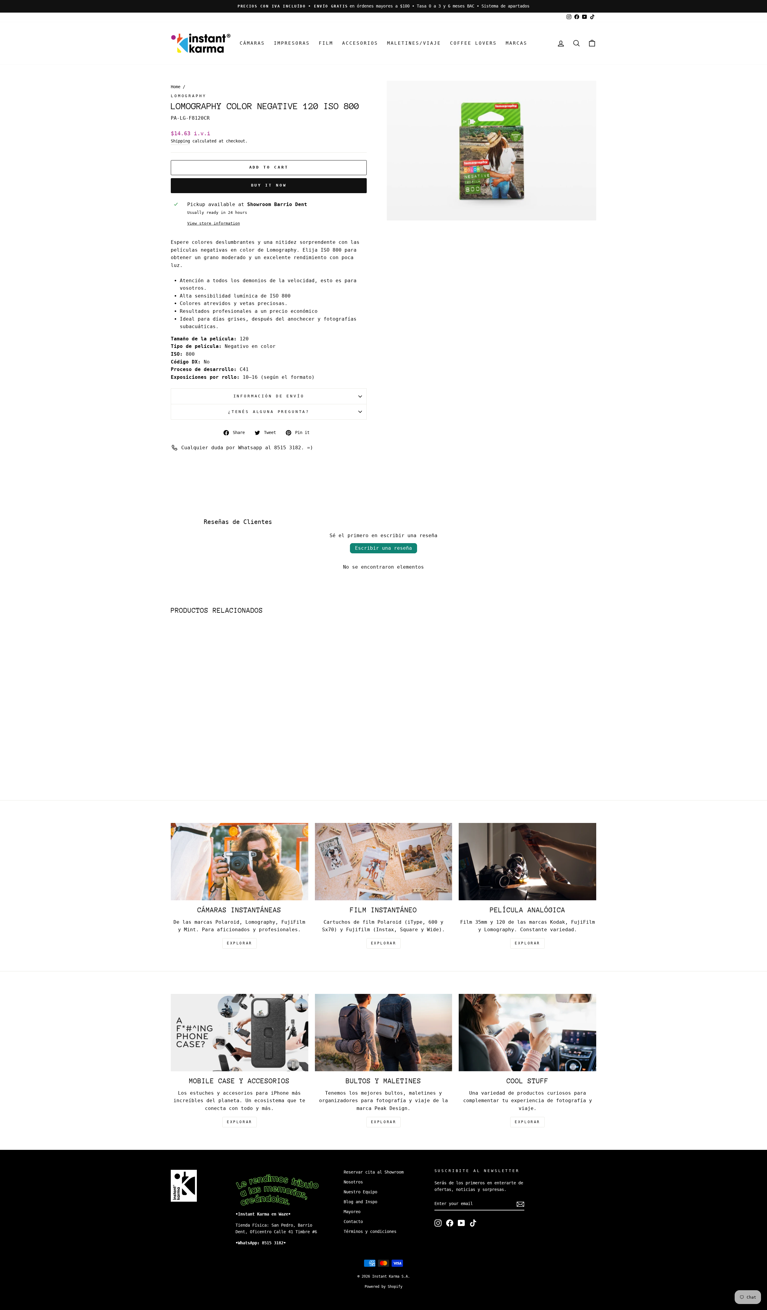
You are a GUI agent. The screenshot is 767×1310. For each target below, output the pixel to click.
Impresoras (292, 43)
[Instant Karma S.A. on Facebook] (449, 1223)
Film (326, 43)
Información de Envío (268, 396)
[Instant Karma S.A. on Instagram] (438, 1223)
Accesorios (360, 43)
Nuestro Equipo (360, 1191)
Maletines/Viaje (414, 43)
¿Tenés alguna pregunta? (268, 411)
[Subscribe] (520, 1204)
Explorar (383, 943)
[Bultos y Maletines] (383, 1032)
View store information (213, 223)
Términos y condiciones (370, 1231)
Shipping (180, 141)
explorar (239, 943)
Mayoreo (352, 1211)
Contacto (353, 1221)
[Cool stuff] (527, 1032)
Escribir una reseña (383, 548)
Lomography (188, 96)
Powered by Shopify (383, 1287)
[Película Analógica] (527, 861)
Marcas (516, 43)
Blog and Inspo (360, 1201)
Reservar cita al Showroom (374, 1172)
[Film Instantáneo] (383, 861)
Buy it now (269, 185)
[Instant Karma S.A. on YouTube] (461, 1223)
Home (175, 86)
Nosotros (353, 1182)
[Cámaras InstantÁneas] (239, 861)
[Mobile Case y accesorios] (239, 1032)
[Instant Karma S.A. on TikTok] (473, 1223)
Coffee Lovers (473, 43)
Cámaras (252, 43)
